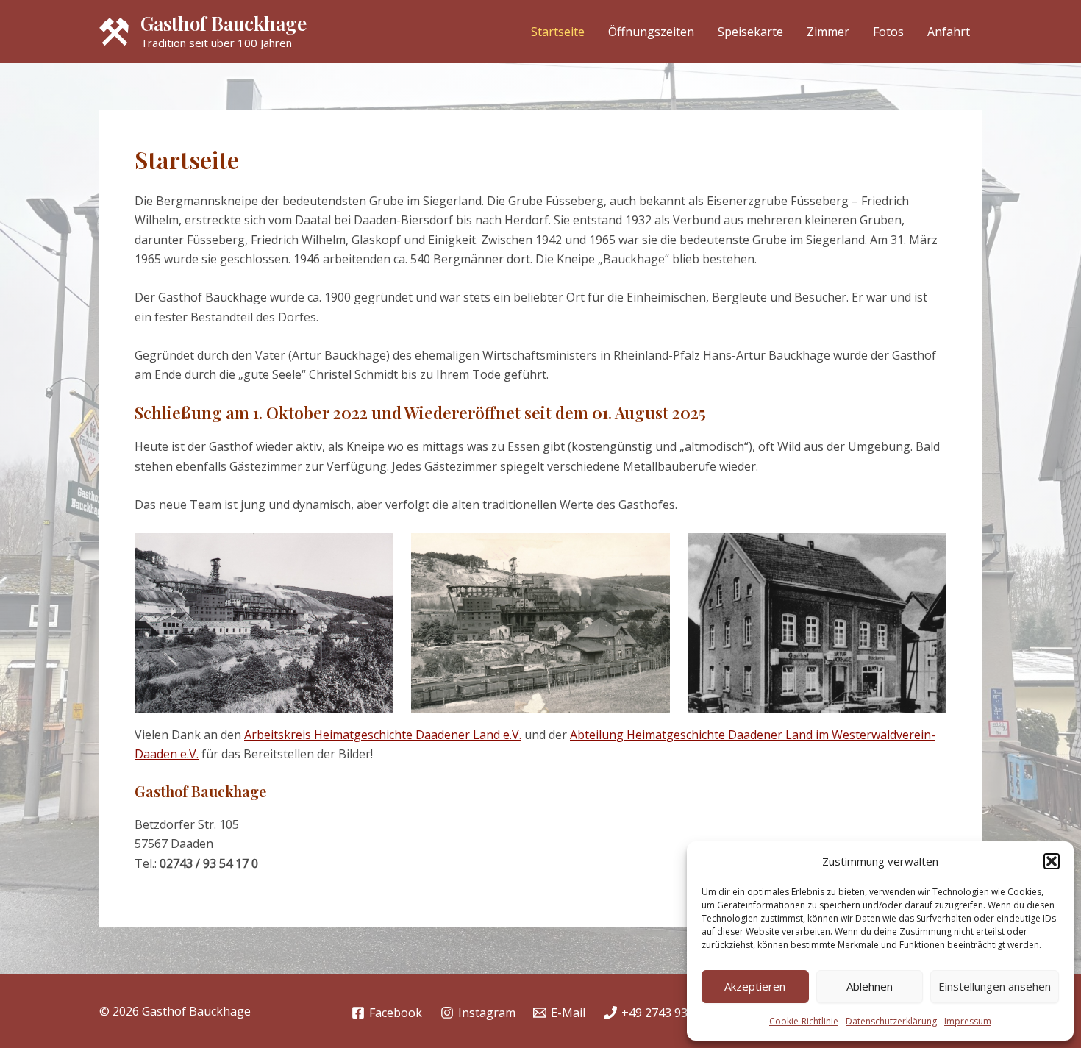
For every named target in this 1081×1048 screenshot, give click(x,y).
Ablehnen (869, 986)
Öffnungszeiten (651, 32)
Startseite (558, 32)
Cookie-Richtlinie (803, 1021)
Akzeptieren (754, 986)
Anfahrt (948, 32)
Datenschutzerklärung (891, 1021)
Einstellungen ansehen (994, 986)
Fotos (888, 32)
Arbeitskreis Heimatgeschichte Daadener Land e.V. (382, 735)
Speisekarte (750, 32)
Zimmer (828, 32)
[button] (1051, 861)
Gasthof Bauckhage (223, 23)
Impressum (967, 1021)
